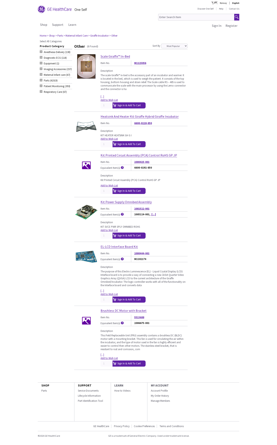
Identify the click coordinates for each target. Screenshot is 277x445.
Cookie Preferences (144, 426)
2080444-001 (141, 253)
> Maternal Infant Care (75, 35)
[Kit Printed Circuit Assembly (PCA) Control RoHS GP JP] (86, 176)
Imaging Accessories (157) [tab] (58, 69)
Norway (223, 3)
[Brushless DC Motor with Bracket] (86, 331)
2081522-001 (141, 208)
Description (107, 71)
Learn (72, 25)
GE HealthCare (101, 426)
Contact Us (234, 8)
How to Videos (122, 390)
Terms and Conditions (172, 426)
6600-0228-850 (143, 123)
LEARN (118, 385)
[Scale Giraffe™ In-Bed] (86, 77)
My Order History (160, 395)
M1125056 (140, 63)
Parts (44, 390)
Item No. (105, 63)
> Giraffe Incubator (98, 35)
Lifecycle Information (89, 395)
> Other (113, 35)
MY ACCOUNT (160, 385)
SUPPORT (84, 385)
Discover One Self (206, 8)
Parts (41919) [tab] (51, 80)
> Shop (51, 35)
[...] (102, 96)
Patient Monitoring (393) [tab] (57, 86)
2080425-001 (141, 162)
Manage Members (160, 401)
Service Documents (88, 390)
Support (57, 25)
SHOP (45, 385)
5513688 (139, 317)
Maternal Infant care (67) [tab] (57, 75)
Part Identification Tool (90, 401)
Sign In (216, 26)
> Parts (59, 35)
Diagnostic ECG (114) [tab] (55, 58)
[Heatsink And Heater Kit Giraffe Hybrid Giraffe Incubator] (86, 137)
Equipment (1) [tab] (51, 63)
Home (43, 35)
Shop (43, 25)
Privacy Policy (121, 426)
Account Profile (159, 390)
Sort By (156, 46)
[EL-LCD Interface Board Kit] (86, 267)
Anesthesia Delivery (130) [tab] (57, 52)
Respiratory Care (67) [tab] (55, 92)
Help (221, 8)
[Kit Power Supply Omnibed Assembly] (86, 222)
